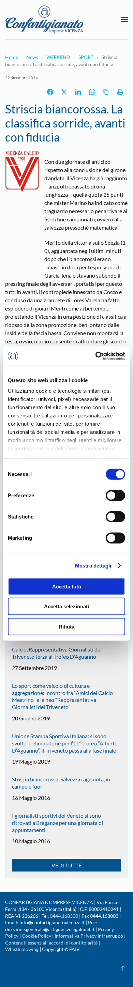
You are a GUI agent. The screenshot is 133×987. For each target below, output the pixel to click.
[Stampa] (120, 92)
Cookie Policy (36, 936)
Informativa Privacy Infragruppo (89, 936)
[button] (124, 19)
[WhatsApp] (92, 92)
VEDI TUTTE (66, 865)
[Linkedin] (78, 92)
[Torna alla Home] (44, 19)
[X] (64, 92)
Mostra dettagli (93, 566)
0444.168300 (64, 916)
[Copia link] (106, 92)
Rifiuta (66, 626)
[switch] (115, 495)
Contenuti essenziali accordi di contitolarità (52, 943)
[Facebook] (50, 92)
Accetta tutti (66, 586)
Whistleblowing (22, 949)
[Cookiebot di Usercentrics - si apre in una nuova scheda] (95, 356)
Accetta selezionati (66, 606)
